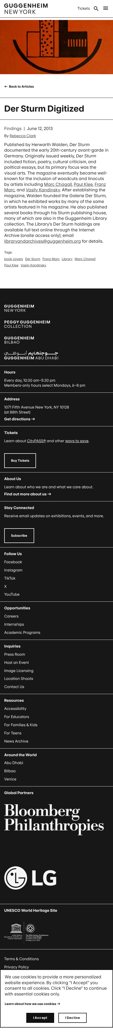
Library (67, 259)
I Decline (72, 1018)
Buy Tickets (20, 460)
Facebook (13, 562)
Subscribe (19, 535)
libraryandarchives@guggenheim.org (42, 241)
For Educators (16, 717)
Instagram (13, 570)
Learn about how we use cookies (30, 1004)
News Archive (16, 741)
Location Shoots (18, 678)
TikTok (9, 578)
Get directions (17, 419)
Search (96, 9)
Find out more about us (25, 494)
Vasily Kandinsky (43, 189)
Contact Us (14, 687)
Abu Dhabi (13, 763)
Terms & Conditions (21, 959)
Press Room (14, 654)
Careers (11, 616)
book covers (13, 259)
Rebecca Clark (23, 136)
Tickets (83, 8)
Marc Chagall (58, 184)
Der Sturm (32, 259)
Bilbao (10, 771)
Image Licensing (18, 671)
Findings (13, 128)
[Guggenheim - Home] (26, 8)
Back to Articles (21, 86)
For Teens (12, 733)
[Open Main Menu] (105, 8)
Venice (10, 779)
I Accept (40, 1018)
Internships (14, 624)
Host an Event (16, 662)
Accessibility (15, 708)
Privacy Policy (16, 967)
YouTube (11, 594)
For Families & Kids (21, 725)
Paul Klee (83, 184)
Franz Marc (51, 259)
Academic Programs (22, 632)
